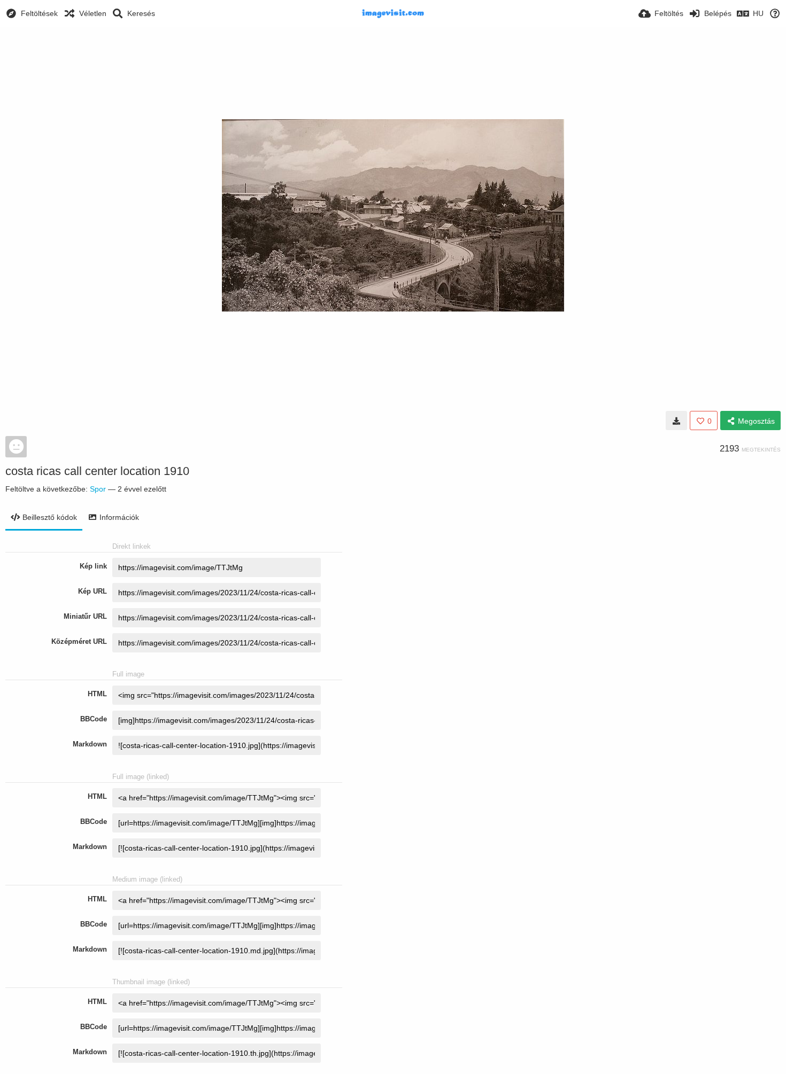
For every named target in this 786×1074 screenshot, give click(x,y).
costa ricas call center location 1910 (97, 471)
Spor (98, 489)
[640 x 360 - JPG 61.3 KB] (676, 420)
